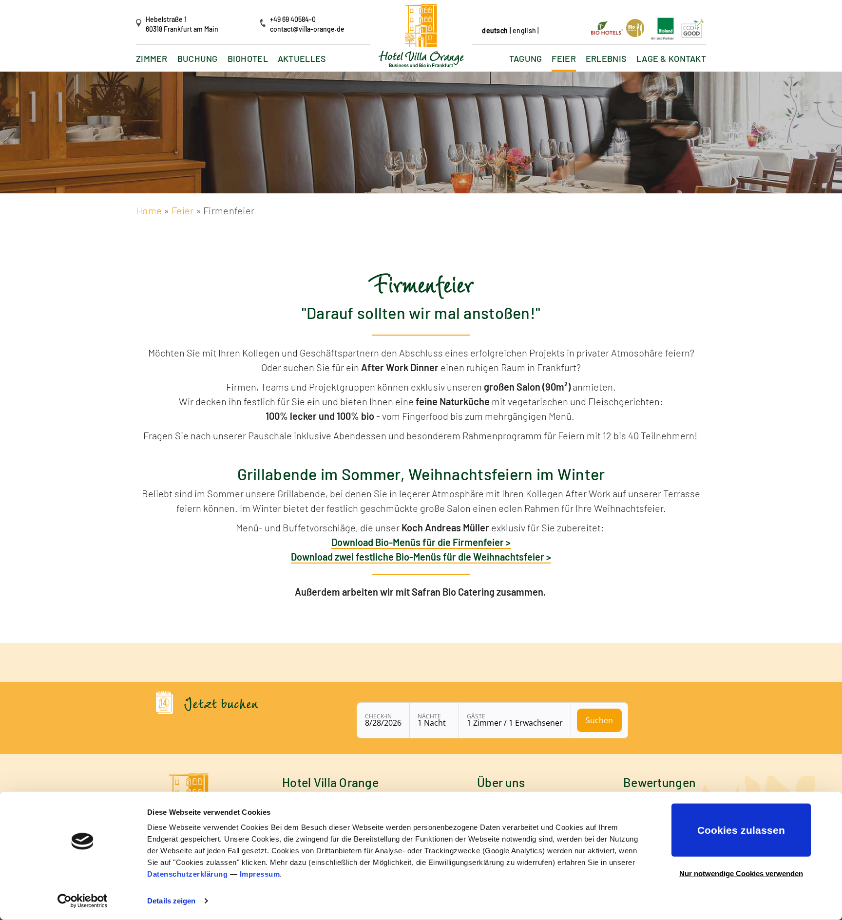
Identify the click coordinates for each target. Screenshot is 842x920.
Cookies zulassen (741, 830)
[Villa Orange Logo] (421, 35)
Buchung (197, 59)
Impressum (260, 874)
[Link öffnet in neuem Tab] (607, 27)
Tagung (525, 59)
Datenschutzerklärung (187, 874)
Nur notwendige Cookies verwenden (741, 873)
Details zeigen (171, 901)
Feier (563, 59)
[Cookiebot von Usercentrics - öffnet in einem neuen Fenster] (82, 901)
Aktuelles (302, 59)
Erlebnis (606, 59)
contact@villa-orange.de (307, 29)
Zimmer (152, 59)
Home (149, 210)
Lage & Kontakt (671, 59)
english (524, 30)
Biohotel (248, 59)
